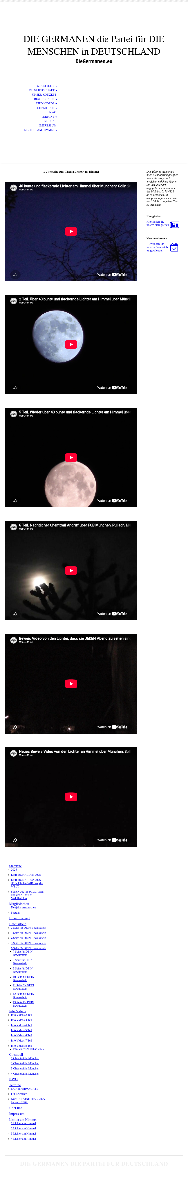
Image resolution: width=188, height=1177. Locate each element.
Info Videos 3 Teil (21, 1019)
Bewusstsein (44, 99)
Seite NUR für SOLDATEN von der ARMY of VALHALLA (27, 895)
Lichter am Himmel (39, 129)
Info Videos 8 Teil (21, 1045)
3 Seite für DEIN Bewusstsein (28, 932)
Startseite (46, 85)
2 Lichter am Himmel (23, 1128)
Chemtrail (46, 107)
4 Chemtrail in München (25, 1073)
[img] (94, 19)
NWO (52, 112)
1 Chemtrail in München (25, 1058)
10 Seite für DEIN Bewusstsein (23, 978)
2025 (14, 869)
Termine (48, 116)
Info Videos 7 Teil (21, 1040)
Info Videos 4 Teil (21, 1025)
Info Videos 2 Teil (21, 1014)
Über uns (48, 121)
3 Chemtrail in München (25, 1068)
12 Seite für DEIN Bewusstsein (23, 995)
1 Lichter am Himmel (23, 1123)
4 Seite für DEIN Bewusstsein (28, 938)
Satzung (15, 912)
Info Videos (45, 103)
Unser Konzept (44, 94)
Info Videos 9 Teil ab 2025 (28, 1049)
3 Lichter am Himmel (23, 1133)
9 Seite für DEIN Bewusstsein (23, 970)
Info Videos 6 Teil (21, 1035)
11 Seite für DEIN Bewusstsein (23, 987)
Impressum (47, 125)
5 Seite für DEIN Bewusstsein (28, 943)
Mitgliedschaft (42, 90)
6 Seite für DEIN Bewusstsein (28, 948)
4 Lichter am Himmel (23, 1138)
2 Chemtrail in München (25, 1063)
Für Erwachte (19, 1093)
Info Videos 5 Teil (21, 1030)
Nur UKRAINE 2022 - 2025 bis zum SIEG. (28, 1100)
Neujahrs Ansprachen (23, 907)
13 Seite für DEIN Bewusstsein (23, 1004)
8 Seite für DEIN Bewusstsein (23, 961)
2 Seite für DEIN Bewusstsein (28, 927)
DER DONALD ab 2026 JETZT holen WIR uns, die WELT (27, 883)
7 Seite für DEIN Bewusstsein (23, 953)
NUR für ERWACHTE (24, 1088)
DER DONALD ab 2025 (26, 874)
